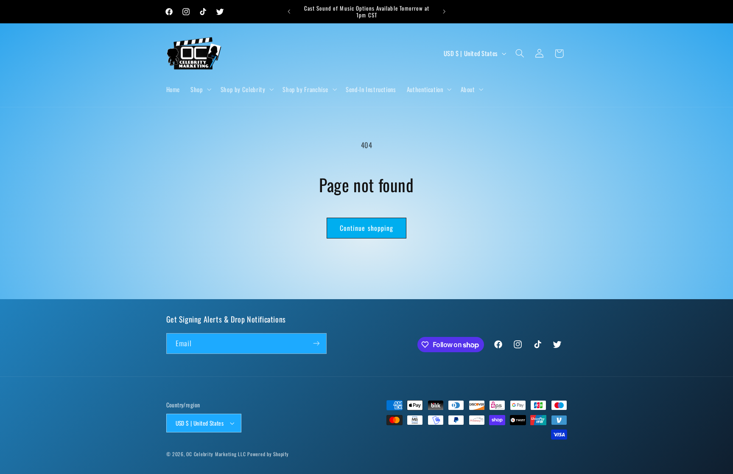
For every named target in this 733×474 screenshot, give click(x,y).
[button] (200, 89)
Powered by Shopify (267, 453)
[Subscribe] (316, 343)
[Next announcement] (444, 11)
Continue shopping (366, 228)
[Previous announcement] (289, 11)
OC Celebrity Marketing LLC (216, 453)
